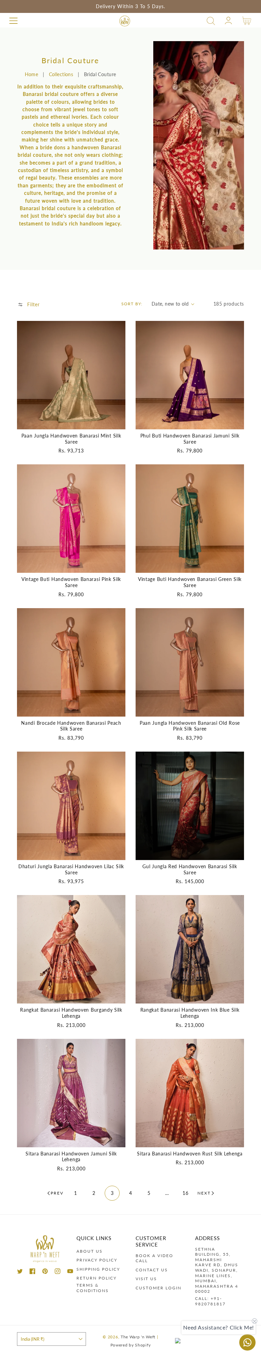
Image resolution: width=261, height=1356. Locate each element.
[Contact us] (247, 1342)
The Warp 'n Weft (138, 1336)
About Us (89, 1251)
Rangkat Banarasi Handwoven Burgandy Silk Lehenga (71, 1013)
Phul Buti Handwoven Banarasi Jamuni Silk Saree (190, 439)
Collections (61, 74)
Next (204, 1193)
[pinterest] (45, 1272)
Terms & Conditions (92, 1288)
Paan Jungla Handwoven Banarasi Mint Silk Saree (71, 439)
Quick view (71, 422)
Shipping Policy (98, 1269)
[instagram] (57, 1272)
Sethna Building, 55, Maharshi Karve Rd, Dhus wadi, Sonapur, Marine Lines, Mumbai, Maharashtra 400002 (216, 1270)
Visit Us (146, 1278)
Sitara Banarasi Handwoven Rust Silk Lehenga (190, 1153)
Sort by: (132, 303)
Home (31, 74)
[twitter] (20, 1272)
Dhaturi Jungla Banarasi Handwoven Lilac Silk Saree (71, 869)
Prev (57, 1193)
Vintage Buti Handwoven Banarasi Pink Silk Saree (71, 582)
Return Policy (96, 1278)
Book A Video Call (154, 1258)
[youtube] (70, 1272)
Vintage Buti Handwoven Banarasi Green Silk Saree (190, 582)
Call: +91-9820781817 (210, 1301)
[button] (13, 21)
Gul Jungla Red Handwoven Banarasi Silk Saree (189, 869)
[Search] (211, 21)
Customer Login (158, 1287)
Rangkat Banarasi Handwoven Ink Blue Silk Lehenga (190, 1013)
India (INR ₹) (32, 1339)
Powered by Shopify (130, 1344)
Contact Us (152, 1269)
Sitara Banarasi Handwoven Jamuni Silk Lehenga (71, 1157)
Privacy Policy (96, 1260)
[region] (130, 6)
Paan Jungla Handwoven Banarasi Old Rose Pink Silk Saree (190, 726)
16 (185, 1193)
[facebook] (32, 1272)
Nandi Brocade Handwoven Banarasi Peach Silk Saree (71, 726)
